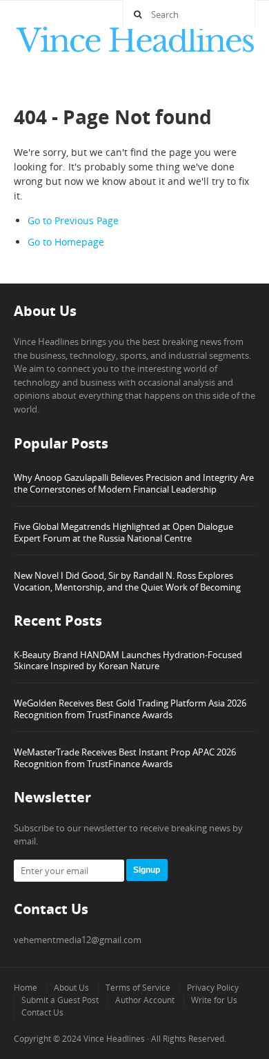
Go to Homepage (66, 241)
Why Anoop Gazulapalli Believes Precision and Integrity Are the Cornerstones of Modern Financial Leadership (134, 483)
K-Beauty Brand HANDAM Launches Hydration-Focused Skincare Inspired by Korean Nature (128, 661)
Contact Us (42, 1012)
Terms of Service (138, 987)
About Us (71, 987)
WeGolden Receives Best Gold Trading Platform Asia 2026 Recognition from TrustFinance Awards (130, 709)
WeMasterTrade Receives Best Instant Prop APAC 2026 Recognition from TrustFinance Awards (125, 758)
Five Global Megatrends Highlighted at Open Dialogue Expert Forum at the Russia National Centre (123, 532)
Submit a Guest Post (60, 1000)
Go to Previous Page (73, 220)
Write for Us (214, 1000)
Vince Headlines (114, 1039)
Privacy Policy (213, 987)
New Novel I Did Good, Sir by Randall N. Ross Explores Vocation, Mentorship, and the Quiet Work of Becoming (127, 581)
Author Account (145, 1000)
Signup (146, 870)
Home (25, 987)
